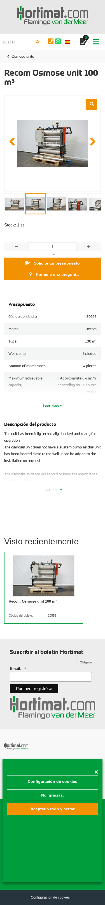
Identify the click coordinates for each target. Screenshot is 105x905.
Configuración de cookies (52, 781)
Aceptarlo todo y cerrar (52, 809)
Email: (18, 668)
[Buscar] (37, 42)
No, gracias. (52, 795)
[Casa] (52, 16)
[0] (83, 42)
